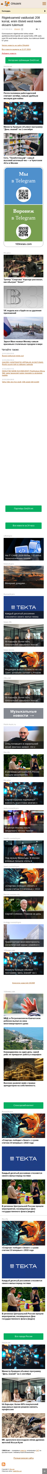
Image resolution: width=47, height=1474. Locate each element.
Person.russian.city (12, 894)
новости (23, 1450)
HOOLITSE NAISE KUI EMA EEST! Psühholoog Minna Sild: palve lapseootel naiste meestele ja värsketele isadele (23, 373)
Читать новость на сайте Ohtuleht (15, 45)
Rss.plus (7, 253)
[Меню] (44, 4)
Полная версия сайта (24, 1458)
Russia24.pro (9, 594)
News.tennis (9, 650)
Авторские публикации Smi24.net (23, 60)
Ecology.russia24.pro (12, 922)
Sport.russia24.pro (11, 866)
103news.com (9, 950)
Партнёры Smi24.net (23, 508)
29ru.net (7, 678)
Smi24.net (8, 66)
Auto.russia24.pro (11, 808)
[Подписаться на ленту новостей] (3, 1464)
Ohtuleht (17, 29)
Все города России (23, 1336)
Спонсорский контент (23, 1105)
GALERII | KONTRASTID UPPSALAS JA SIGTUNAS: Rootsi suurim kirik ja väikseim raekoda (22, 363)
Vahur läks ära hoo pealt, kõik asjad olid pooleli (20, 382)
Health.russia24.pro (12, 838)
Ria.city (7, 752)
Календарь (6, 11)
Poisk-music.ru (10, 724)
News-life (8, 622)
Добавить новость (9, 53)
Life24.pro (8, 536)
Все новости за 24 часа (23, 526)
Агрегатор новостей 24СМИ (23, 983)
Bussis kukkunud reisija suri (13, 356)
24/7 (37, 1450)
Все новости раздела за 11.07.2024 (16, 49)
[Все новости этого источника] (22, 29)
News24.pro (9, 564)
